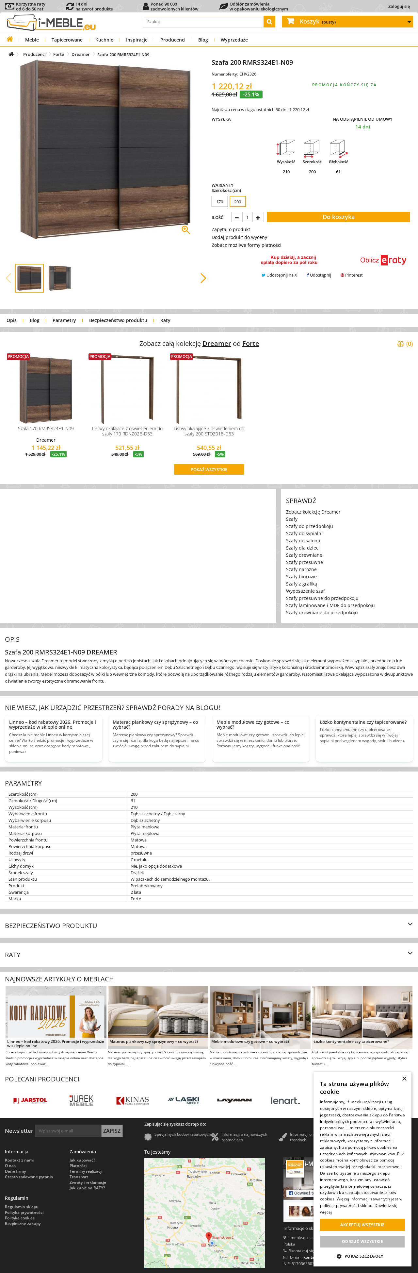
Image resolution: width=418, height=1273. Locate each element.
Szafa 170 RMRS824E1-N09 (46, 428)
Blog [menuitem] (35, 320)
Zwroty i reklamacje (88, 1182)
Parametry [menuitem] (64, 320)
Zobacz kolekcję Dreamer (313, 512)
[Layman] (178, 1100)
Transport (79, 1177)
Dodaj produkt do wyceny (239, 237)
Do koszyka (339, 217)
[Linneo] (280, 1100)
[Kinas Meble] (76, 1100)
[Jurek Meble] (25, 1100)
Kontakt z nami (19, 1160)
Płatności (78, 1165)
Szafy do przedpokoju (309, 526)
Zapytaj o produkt (231, 229)
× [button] (404, 1079)
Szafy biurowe (301, 576)
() (409, 344)
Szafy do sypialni (304, 533)
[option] (220, 201)
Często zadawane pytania (29, 1177)
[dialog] (362, 1169)
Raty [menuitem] (165, 320)
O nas (10, 1165)
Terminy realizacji (86, 1171)
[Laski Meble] (127, 1100)
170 (219, 202)
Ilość (217, 217)
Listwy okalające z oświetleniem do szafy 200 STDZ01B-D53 (209, 431)
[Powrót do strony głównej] (9, 39)
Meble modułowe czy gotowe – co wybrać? (250, 1041)
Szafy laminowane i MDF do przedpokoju (330, 605)
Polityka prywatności (24, 1212)
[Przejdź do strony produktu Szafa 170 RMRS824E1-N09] (45, 388)
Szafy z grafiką (301, 584)
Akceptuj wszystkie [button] (362, 1225)
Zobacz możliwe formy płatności (246, 245)
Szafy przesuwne (304, 562)
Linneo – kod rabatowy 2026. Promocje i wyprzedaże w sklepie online (55, 1043)
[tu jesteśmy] (204, 1213)
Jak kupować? (82, 1160)
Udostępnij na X (281, 275)
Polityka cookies (20, 1218)
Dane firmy (15, 1171)
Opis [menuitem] (12, 320)
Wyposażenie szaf (305, 591)
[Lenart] (229, 1100)
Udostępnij (320, 275)
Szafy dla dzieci (303, 548)
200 (237, 202)
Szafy (291, 519)
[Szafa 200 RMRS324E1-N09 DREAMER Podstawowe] (29, 278)
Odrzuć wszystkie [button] (362, 1241)
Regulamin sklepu (22, 1207)
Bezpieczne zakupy (22, 1223)
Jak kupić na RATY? (87, 1188)
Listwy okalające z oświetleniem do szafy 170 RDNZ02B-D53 (127, 431)
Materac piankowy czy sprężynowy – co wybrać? (153, 1041)
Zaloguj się (399, 6)
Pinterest (353, 275)
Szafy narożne (301, 569)
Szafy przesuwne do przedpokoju (322, 598)
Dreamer (46, 440)
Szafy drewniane (304, 555)
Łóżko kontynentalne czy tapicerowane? (351, 1041)
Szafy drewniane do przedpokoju (322, 612)
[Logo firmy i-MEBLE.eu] (51, 22)
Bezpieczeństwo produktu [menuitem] (118, 320)
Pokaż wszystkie (209, 469)
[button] (8, 278)
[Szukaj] (269, 21)
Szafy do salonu (303, 540)
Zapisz (112, 1130)
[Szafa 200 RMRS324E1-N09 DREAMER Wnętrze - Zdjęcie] (60, 278)
